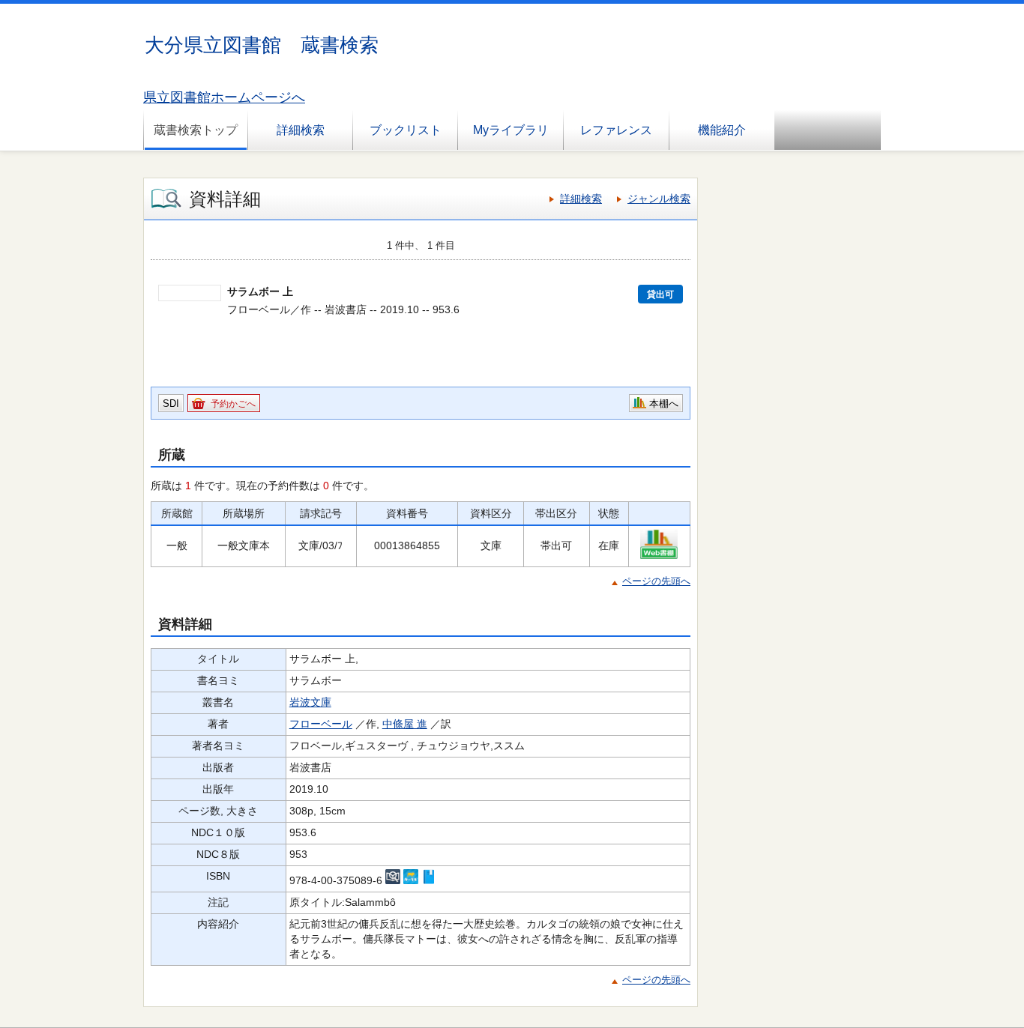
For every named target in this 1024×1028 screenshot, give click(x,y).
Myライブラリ (511, 130)
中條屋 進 (404, 724)
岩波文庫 (310, 702)
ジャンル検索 (658, 199)
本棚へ (663, 403)
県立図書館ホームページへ (224, 97)
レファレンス (616, 130)
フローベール (320, 724)
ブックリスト (406, 130)
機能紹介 (722, 130)
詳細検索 (301, 130)
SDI (171, 403)
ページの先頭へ (656, 581)
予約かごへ (233, 404)
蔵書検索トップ (196, 130)
